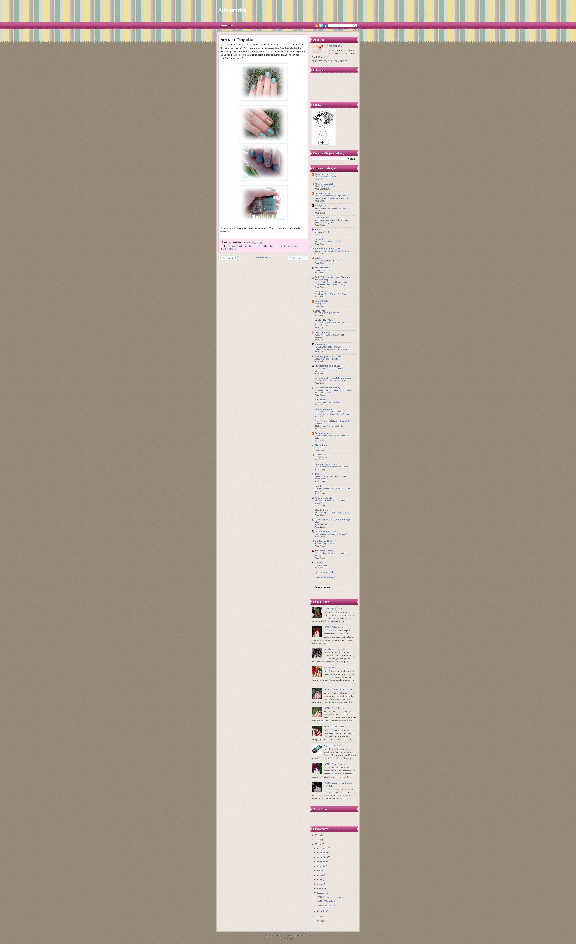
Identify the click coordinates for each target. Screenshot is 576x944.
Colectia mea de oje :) (334, 649)
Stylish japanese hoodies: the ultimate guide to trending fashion (331, 221)
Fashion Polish (322, 344)
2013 (317, 844)
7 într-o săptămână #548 (325, 177)
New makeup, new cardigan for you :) (331, 534)
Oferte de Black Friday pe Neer (328, 260)
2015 (317, 835)
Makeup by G (321, 455)
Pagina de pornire (226, 25)
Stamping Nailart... (323, 270)
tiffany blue (232, 249)
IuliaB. (318, 229)
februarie (321, 893)
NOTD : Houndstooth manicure (338, 689)
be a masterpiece (323, 409)
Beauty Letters (322, 433)
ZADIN (318, 474)
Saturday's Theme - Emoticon (327, 359)
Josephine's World (324, 551)
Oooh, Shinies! (322, 332)
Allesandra (232, 10)
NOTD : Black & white (334, 727)
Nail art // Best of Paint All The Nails (330, 380)
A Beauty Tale (322, 217)
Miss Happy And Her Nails (328, 356)
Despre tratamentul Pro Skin (327, 402)
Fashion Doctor (323, 193)
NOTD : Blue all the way (335, 764)
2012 (317, 917)
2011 (317, 921)
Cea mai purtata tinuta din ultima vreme (332, 251)
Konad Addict (322, 301)
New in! (318, 448)
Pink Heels (320, 400)
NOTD (224, 249)
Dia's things (321, 445)
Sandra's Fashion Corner (327, 248)
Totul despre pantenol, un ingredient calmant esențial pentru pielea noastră (331, 197)
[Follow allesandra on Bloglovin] (324, 144)
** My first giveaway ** (334, 608)
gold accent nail (295, 246)
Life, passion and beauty (327, 388)
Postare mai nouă (228, 258)
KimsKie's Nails (322, 268)
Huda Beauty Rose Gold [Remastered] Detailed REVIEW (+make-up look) (331, 283)
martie (320, 888)
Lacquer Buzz (322, 292)
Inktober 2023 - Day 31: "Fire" (327, 241)
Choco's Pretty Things (326, 464)
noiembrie (322, 853)
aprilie (320, 884)
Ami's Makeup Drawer (326, 531)
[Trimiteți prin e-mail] (252, 242)
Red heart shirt (321, 565)
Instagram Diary (321, 524)
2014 (317, 840)
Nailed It (319, 239)
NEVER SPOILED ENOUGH (328, 366)
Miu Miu (319, 563)
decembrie (322, 848)
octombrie (322, 857)
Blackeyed (320, 311)
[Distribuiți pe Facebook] (260, 242)
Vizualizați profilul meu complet (329, 61)
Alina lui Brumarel (324, 184)
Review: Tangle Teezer (324, 543)
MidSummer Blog (323, 541)
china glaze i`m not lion (258, 246)
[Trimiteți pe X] (257, 242)
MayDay (319, 258)
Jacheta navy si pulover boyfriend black (332, 512)
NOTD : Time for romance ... (330, 897)
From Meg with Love (325, 577)
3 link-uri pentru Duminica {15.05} (329, 426)
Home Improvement (288, 938)
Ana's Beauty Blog (324, 498)
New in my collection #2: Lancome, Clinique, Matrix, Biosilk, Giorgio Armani (332, 413)
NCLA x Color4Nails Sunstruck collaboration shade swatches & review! (332, 348)
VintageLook (321, 205)
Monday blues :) (331, 668)
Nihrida (318, 486)
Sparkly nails (320, 304)
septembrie (322, 862)
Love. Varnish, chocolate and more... (333, 378)
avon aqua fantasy (240, 246)
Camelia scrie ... (323, 174)
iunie (319, 875)
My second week (322, 232)
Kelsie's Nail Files (324, 320)
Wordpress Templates (306, 936)
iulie (319, 870)
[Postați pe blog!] (255, 242)
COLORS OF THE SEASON (327, 313)
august (320, 866)
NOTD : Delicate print (334, 627)
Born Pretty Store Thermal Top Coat (330, 294)
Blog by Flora (321, 510)
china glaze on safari (278, 246)
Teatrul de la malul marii (325, 186)
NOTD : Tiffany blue (326, 901)
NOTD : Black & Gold (327, 906)
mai (319, 879)
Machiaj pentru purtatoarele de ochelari (331, 467)
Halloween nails (321, 457)
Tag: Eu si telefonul (333, 745)
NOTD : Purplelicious (334, 708)
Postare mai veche (298, 258)
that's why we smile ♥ (325, 572)
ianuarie (321, 911)
